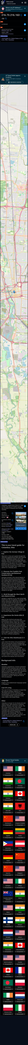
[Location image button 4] (24, 528)
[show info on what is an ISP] (25, 30)
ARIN (7, 32)
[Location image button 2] (19, 528)
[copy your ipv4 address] (21, 15)
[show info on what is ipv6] (25, 24)
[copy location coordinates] (12, 520)
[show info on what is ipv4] (25, 15)
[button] (14, 291)
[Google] (9, 523)
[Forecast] (8, 526)
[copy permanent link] (25, 39)
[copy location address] (12, 513)
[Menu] (25, 2)
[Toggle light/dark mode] (22, 2)
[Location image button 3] (22, 528)
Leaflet (12, 502)
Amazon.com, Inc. (6, 30)
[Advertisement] (14, 59)
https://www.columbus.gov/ (7, 529)
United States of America (7, 33)
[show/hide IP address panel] (25, 8)
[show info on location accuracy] (25, 506)
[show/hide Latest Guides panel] (25, 760)
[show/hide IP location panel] (25, 76)
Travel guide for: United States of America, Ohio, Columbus (12, 39)
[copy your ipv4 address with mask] (6, 18)
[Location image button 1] (17, 528)
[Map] (11, 524)
